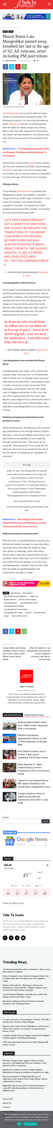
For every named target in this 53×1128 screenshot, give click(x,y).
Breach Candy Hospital (27, 599)
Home (5, 27)
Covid (31, 163)
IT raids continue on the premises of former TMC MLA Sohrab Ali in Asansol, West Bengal (26, 1020)
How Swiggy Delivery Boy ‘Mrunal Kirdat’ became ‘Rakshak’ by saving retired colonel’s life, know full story (24, 523)
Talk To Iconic (10, 61)
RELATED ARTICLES (12, 715)
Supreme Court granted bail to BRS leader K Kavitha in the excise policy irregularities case (34, 783)
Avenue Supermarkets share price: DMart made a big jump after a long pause (33, 725)
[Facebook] (5, 66)
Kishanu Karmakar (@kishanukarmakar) (25, 507)
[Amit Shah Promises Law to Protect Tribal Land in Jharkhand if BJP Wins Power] (9, 754)
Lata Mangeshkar (11, 113)
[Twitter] (11, 66)
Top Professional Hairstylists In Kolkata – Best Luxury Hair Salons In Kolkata (26, 970)
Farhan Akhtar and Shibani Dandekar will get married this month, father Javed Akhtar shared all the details (14, 654)
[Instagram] (11, 937)
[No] (49, 1119)
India (19, 27)
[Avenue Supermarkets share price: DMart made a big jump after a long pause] (9, 725)
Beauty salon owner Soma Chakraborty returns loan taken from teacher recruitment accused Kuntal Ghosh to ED (26, 1028)
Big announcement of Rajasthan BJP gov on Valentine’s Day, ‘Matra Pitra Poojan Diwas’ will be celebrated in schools (25, 1079)
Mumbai (9, 170)
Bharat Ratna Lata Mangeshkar (15, 596)
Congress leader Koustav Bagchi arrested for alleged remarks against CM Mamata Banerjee (26, 1036)
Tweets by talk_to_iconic (13, 903)
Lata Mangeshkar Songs (13, 613)
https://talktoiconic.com (26, 690)
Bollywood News (10, 599)
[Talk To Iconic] (26, 4)
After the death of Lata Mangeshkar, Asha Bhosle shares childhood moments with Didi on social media (38, 654)
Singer (6, 616)
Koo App (26, 465)
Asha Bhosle (15, 593)
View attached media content (26, 501)
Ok (19, 1124)
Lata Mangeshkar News (29, 603)
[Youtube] (23, 937)
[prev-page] (4, 809)
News (12, 27)
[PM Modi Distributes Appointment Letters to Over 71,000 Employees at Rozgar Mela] (9, 738)
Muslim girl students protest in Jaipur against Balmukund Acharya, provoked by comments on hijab (26, 1070)
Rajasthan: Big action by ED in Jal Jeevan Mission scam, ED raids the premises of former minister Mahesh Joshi (24, 1088)
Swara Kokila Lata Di (19, 616)
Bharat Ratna (28, 593)
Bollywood (14, 124)
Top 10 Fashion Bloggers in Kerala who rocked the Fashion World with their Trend (25, 995)
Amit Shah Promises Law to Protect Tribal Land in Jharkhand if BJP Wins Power (33, 754)
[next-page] (8, 809)
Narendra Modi (24, 191)
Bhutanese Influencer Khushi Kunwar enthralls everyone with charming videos (23, 1002)
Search (6, 817)
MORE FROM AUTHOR (34, 715)
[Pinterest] (18, 66)
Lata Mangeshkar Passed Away (15, 609)
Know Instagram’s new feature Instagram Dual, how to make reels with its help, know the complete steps (26, 978)
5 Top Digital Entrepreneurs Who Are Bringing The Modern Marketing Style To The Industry (26, 152)
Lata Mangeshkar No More (14, 606)
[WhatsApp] (24, 66)
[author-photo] (26, 683)
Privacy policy (30, 1124)
